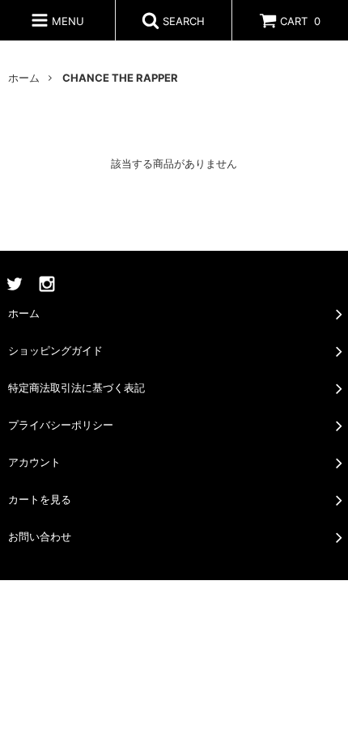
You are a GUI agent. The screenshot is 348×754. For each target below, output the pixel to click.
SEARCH (182, 21)
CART (300, 21)
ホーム (24, 77)
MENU (66, 21)
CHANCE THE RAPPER (120, 77)
